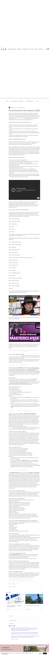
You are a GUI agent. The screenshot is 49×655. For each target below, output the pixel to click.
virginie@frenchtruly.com (7, 649)
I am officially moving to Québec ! (33, 605)
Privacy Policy (6, 653)
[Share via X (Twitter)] (11, 583)
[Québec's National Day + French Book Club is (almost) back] (15, 599)
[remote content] (24, 190)
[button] (19, 49)
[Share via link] (16, 583)
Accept (45, 653)
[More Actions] (39, 625)
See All (42, 592)
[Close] (47, 653)
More (37, 101)
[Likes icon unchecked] (11, 639)
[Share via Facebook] (9, 583)
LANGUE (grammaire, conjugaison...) (17, 101)
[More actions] (39, 107)
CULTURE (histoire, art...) (30, 101)
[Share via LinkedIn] (13, 583)
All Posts (7, 101)
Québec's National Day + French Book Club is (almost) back (14, 606)
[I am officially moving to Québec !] (34, 599)
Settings (40, 653)
